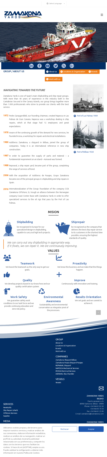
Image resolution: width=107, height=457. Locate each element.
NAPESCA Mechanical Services (67, 368)
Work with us (54, 79)
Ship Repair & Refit (10, 410)
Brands (94, 72)
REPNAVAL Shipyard (63, 365)
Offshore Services (10, 413)
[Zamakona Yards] (23, 15)
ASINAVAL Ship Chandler (65, 374)
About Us (53, 72)
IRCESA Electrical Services (65, 371)
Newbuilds (7, 407)
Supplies (6, 416)
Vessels (58, 382)
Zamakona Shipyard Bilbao (66, 360)
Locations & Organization (74, 72)
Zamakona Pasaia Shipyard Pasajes (69, 363)
